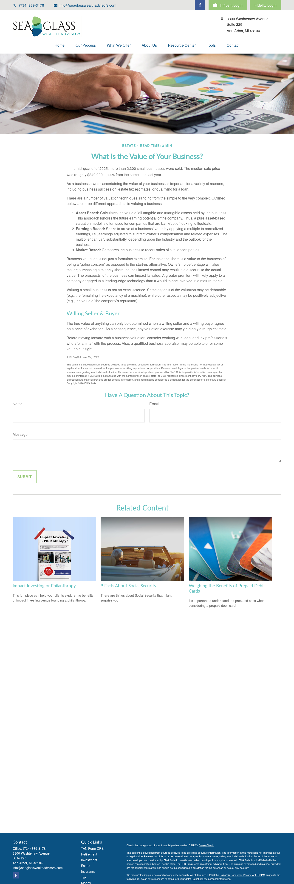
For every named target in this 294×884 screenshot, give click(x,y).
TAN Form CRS (92, 848)
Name (18, 403)
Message (20, 434)
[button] (59, 45)
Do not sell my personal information (211, 879)
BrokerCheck (206, 845)
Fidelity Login (265, 5)
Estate (85, 865)
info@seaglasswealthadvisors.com (87, 5)
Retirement (89, 854)
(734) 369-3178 (34, 848)
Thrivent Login (231, 5)
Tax (83, 877)
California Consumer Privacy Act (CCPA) (242, 875)
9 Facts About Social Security (128, 586)
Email (154, 403)
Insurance (88, 871)
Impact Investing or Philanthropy (44, 586)
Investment (89, 860)
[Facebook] (200, 5)
